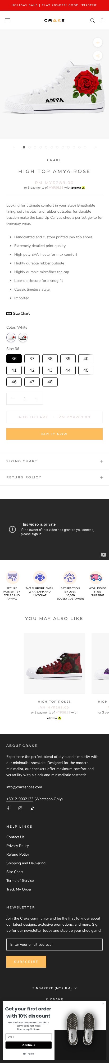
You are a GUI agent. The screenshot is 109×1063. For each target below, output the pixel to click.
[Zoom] (97, 42)
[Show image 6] (52, 147)
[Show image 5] (46, 147)
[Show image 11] (79, 147)
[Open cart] (102, 20)
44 (68, 369)
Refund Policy (17, 854)
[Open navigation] (7, 20)
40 (86, 358)
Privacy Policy (17, 845)
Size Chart (14, 871)
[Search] (92, 20)
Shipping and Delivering (26, 863)
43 (50, 369)
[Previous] (14, 147)
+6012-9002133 (19, 798)
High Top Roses (54, 701)
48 (50, 381)
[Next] (95, 147)
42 (32, 369)
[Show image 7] (57, 147)
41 (14, 369)
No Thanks (28, 1053)
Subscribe (26, 962)
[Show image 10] (74, 147)
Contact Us (15, 837)
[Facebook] (8, 808)
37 (32, 358)
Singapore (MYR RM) (52, 988)
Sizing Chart (22, 461)
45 (86, 369)
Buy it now (54, 434)
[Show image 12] (85, 147)
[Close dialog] (103, 1004)
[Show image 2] (29, 147)
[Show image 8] (63, 147)
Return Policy (24, 477)
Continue (28, 1045)
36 (14, 358)
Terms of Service (20, 880)
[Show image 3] (35, 147)
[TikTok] (32, 808)
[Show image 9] (68, 147)
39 (68, 358)
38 (50, 358)
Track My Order (18, 889)
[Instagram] (20, 808)
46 (14, 381)
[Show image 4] (40, 147)
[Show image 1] (24, 147)
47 (32, 381)
